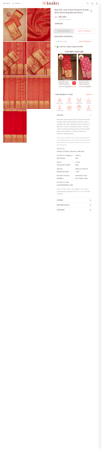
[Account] (97, 3)
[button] (74, 83)
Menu (8, 3)
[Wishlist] (88, 3)
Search (17, 3)
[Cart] (92, 3)
